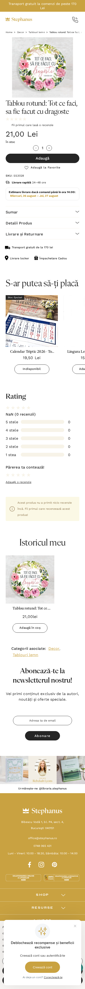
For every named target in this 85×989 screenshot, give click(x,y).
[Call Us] (75, 20)
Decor (54, 648)
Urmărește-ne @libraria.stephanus (42, 788)
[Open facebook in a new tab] (29, 864)
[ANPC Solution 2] (61, 877)
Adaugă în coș (29, 627)
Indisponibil (32, 369)
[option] (30, 595)
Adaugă (42, 158)
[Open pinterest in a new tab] (54, 864)
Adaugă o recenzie (18, 482)
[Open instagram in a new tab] (41, 864)
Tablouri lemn (25, 655)
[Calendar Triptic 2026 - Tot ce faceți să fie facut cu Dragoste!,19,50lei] (32, 321)
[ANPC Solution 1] (24, 877)
